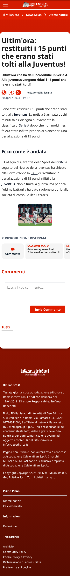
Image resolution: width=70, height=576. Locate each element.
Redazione (10, 526)
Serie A (24, 125)
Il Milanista (11, 15)
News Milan (34, 15)
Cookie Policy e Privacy (17, 557)
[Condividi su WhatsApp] (4, 92)
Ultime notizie (58, 15)
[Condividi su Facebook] (11, 92)
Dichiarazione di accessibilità (22, 562)
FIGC (34, 173)
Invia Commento (48, 309)
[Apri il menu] (5, 4)
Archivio (8, 546)
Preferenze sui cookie (17, 567)
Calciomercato (12, 506)
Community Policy (14, 552)
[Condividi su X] (18, 92)
